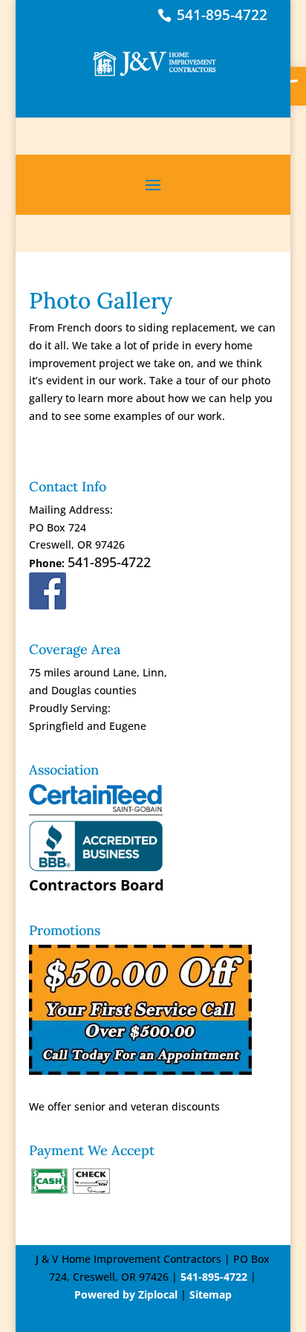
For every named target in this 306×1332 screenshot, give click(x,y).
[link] (155, 57)
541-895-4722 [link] (222, 15)
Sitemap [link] (210, 1294)
